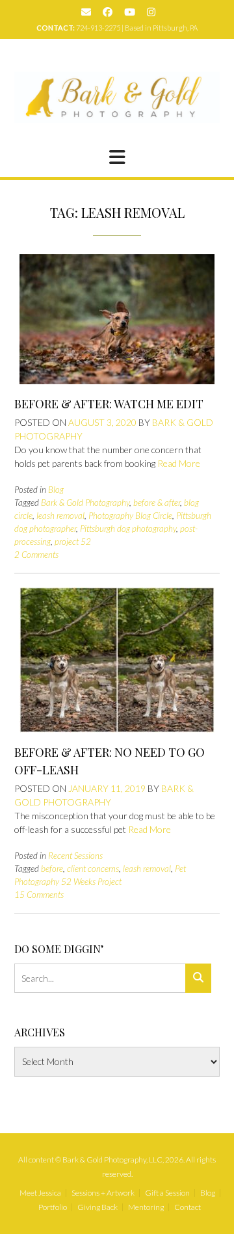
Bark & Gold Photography (85, 502)
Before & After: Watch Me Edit (108, 404)
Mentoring (146, 1207)
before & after (156, 502)
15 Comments (39, 894)
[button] (117, 157)
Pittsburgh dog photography (128, 528)
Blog (56, 489)
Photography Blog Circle (130, 515)
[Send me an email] (86, 12)
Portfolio (52, 1207)
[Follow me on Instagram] (151, 12)
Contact (187, 1207)
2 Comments (36, 554)
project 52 (73, 541)
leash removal (60, 515)
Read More (178, 463)
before (52, 868)
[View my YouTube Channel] (129, 12)
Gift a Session (167, 1193)
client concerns (93, 868)
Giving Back (97, 1207)
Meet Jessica (40, 1193)
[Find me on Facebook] (107, 12)
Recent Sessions (75, 855)
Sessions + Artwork (103, 1193)
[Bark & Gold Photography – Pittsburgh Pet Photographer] (117, 97)
